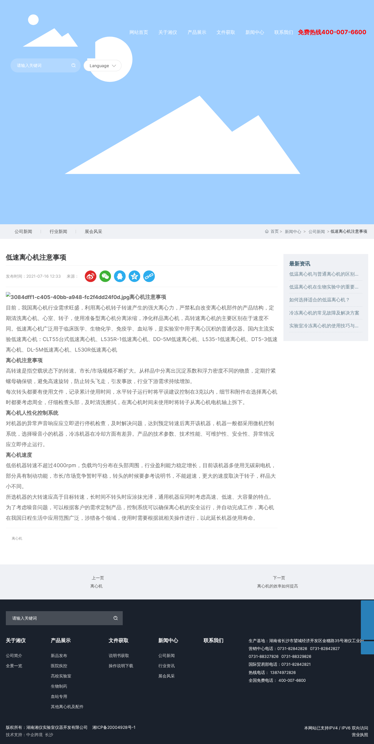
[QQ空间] (134, 276)
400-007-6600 (343, 32)
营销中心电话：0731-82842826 (278, 648)
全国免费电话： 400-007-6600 (277, 680)
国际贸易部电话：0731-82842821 (280, 664)
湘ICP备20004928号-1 (114, 727)
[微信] (105, 276)
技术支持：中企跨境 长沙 (29, 734)
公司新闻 (23, 231)
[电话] (367, 620)
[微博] (90, 276)
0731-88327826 (263, 656)
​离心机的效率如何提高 (277, 585)
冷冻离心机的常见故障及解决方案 (324, 312)
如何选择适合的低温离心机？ (319, 300)
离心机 (96, 585)
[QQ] (120, 276)
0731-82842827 (325, 648)
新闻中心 (293, 231)
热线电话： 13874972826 (272, 672)
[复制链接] (149, 276)
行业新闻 (58, 231)
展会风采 (93, 231)
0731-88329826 (296, 656)
